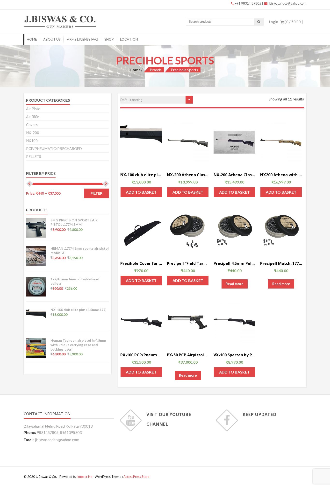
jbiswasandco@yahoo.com (287, 3)
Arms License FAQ (82, 39)
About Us (52, 39)
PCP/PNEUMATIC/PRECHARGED (54, 148)
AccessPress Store (136, 477)
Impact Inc (84, 477)
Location (129, 39)
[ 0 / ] (293, 22)
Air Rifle (32, 116)
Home (32, 39)
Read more (235, 284)
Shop (109, 39)
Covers (32, 124)
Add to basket (141, 192)
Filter (96, 193)
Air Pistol (33, 108)
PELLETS (33, 156)
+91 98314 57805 (247, 3)
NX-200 (32, 132)
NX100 (32, 140)
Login (273, 22)
